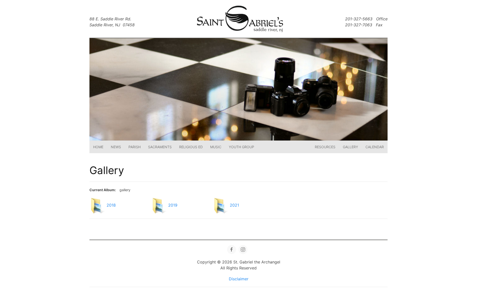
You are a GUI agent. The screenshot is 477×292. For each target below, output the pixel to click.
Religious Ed (191, 147)
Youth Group (241, 147)
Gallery (350, 147)
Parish (134, 147)
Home (98, 147)
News (116, 147)
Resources (325, 147)
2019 (172, 205)
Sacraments (160, 147)
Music (215, 147)
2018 (111, 205)
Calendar (374, 147)
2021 (234, 205)
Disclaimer (238, 278)
